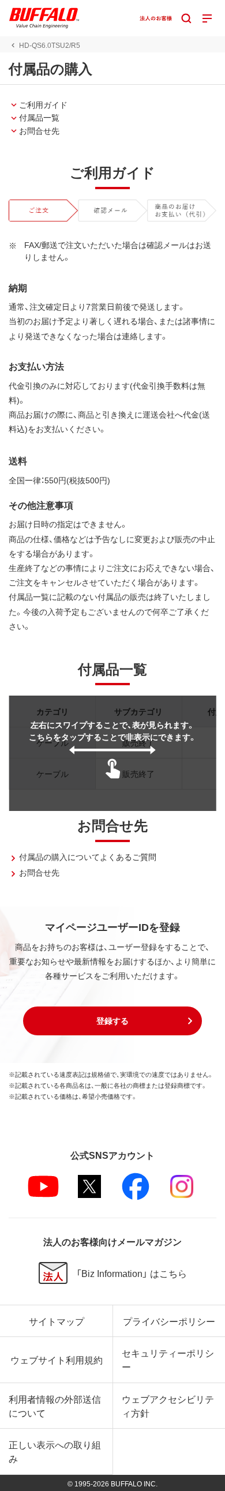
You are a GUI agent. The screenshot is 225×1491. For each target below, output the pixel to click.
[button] (112, 1020)
